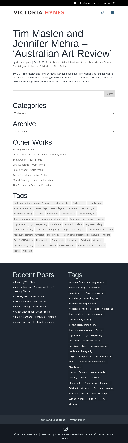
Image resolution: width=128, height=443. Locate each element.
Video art (27, 250)
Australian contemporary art (82, 208)
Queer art (97, 240)
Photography (42, 240)
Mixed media (53, 234)
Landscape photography (47, 229)
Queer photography (23, 245)
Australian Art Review (100, 62)
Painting (106, 234)
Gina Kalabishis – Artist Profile (29, 164)
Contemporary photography (53, 219)
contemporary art (86, 213)
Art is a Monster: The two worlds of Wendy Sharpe (40, 154)
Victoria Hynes (23, 62)
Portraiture (73, 240)
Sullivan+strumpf (67, 245)
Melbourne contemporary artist (29, 234)
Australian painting (23, 213)
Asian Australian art (23, 208)
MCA (111, 229)
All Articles (55, 62)
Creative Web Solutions (69, 434)
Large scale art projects (74, 229)
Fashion (100, 219)
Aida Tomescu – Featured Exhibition (32, 185)
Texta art (101, 245)
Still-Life (52, 245)
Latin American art (96, 229)
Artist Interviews (70, 62)
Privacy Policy (77, 419)
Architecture (79, 203)
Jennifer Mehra (30, 66)
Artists (84, 62)
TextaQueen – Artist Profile (27, 159)
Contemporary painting (25, 219)
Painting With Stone (23, 149)
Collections (52, 213)
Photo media (58, 240)
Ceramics (39, 213)
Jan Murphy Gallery (73, 224)
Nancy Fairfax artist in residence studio (81, 234)
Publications (46, 66)
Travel (17, 250)
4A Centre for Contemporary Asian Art (32, 203)
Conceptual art (68, 213)
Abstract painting (62, 203)
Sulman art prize (86, 245)
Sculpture (40, 245)
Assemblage (42, 208)
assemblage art (58, 208)
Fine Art (17, 66)
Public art (85, 240)
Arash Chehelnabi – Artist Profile (30, 175)
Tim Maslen (60, 66)
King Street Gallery (93, 224)
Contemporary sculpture (81, 219)
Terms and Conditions (52, 419)
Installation (55, 224)
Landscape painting (23, 229)
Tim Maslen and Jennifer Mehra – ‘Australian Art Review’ (62, 43)
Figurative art (20, 224)
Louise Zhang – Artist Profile (28, 169)
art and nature (95, 203)
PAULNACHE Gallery (23, 240)
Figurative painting (38, 224)
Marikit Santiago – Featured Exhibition (33, 180)
